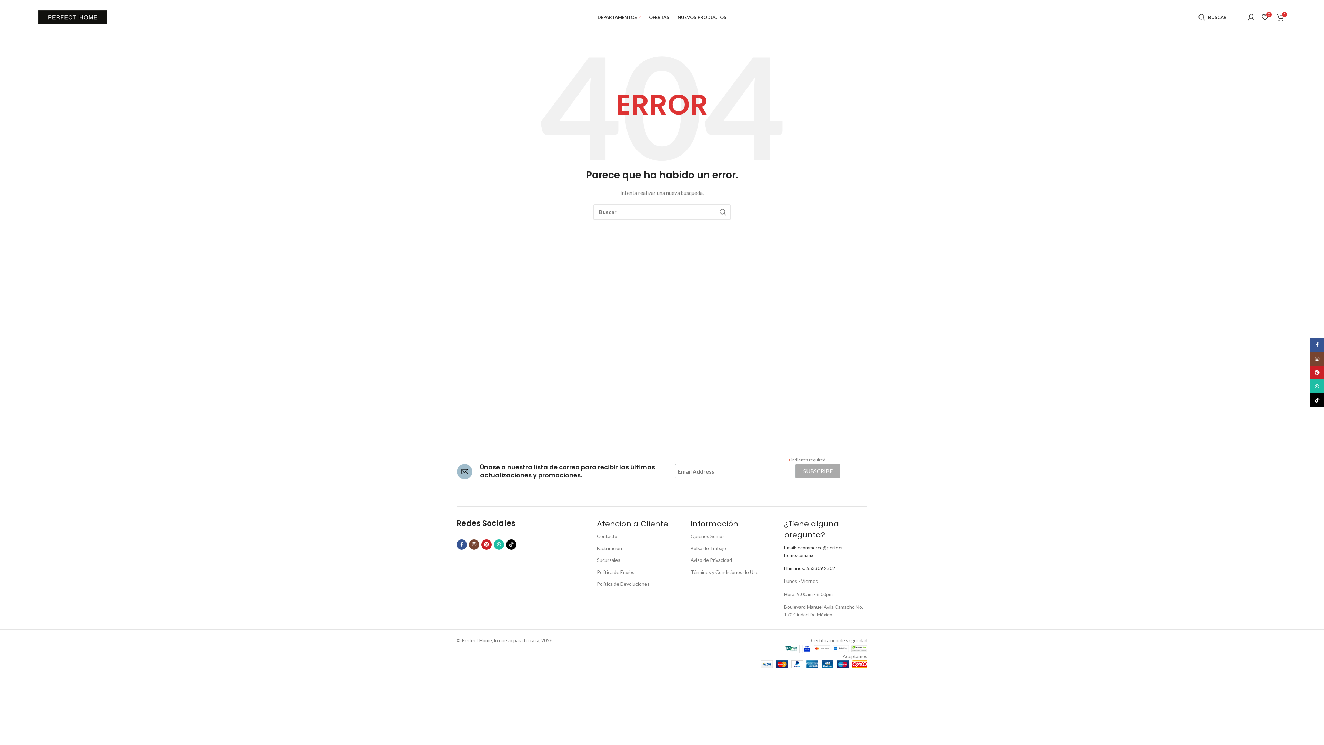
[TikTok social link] (511, 544)
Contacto (607, 536)
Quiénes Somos (708, 536)
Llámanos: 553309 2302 (809, 568)
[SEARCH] (723, 212)
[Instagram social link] (474, 544)
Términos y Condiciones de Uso (725, 572)
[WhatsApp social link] (499, 544)
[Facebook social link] (462, 544)
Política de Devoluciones (623, 584)
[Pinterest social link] (486, 544)
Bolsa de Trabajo (708, 548)
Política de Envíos (615, 572)
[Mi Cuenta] (1251, 17)
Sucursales (608, 560)
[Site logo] (72, 17)
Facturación (609, 548)
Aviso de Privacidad (711, 560)
